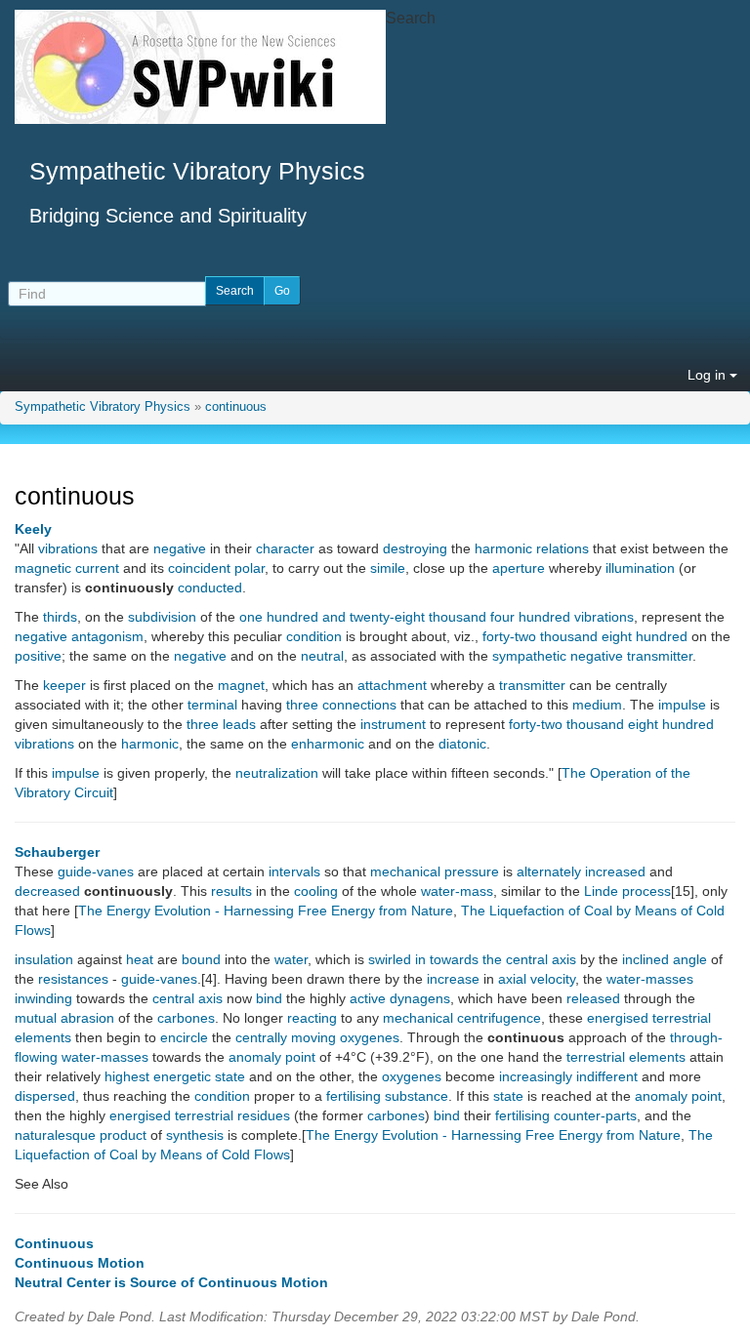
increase (453, 979)
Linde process (627, 891)
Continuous (54, 1243)
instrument (393, 724)
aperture (518, 568)
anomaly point (272, 1057)
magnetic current (67, 568)
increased (615, 871)
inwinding (43, 998)
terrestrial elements (626, 1057)
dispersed (45, 1096)
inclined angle (664, 959)
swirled (389, 959)
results (231, 891)
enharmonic (327, 743)
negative (179, 548)
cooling (316, 891)
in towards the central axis (495, 959)
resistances (73, 979)
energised (617, 1018)
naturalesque (55, 1135)
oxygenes (369, 1037)
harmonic (150, 743)
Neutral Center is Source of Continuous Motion (171, 1282)
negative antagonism (79, 636)
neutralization (276, 773)
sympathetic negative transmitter (592, 656)
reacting (312, 1018)
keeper (64, 685)
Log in (708, 375)
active (368, 998)
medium (597, 704)
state (508, 1096)
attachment (392, 685)
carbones (186, 1018)
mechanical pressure (434, 871)
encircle (184, 1037)
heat (139, 959)
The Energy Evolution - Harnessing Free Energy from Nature (265, 910)
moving (313, 1037)
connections (359, 704)
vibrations (68, 548)
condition (314, 636)
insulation (44, 959)
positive (38, 656)
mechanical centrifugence (462, 1018)
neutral (322, 656)
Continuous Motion (80, 1263)
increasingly (535, 1076)
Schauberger (57, 852)
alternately (549, 871)
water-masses (649, 979)
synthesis (195, 1135)
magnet (241, 685)
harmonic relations (532, 548)
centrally (261, 1037)
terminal (212, 704)
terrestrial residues (232, 1115)
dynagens (420, 998)
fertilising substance (387, 1096)
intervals (294, 871)
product (123, 1135)
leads (239, 724)
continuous (236, 407)
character (285, 548)
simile (387, 568)
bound (201, 959)
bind (269, 998)
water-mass (457, 891)
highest (126, 1076)
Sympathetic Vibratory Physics (102, 407)
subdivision (162, 617)
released (593, 998)
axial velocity (536, 979)
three (302, 704)
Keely (33, 529)
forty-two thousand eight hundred (585, 636)
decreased (47, 891)
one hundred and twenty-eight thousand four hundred (404, 617)
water (291, 959)
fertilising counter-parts (566, 1115)
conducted (210, 587)
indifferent (607, 1076)
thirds (60, 617)
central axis (187, 998)
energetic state (199, 1076)
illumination (640, 568)
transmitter (532, 685)
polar (249, 568)
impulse (682, 704)
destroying (415, 548)
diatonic (462, 743)
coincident (199, 568)
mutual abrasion (64, 1018)
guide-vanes (96, 871)
